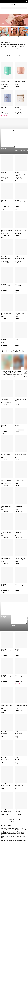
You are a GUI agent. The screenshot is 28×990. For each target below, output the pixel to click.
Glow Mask (17, 811)
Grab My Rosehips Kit (6, 480)
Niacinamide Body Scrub (20, 230)
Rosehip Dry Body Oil (6, 454)
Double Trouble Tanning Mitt (20, 400)
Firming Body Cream (19, 109)
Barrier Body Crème (19, 258)
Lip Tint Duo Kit (5, 759)
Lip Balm (17, 759)
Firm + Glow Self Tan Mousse (6, 314)
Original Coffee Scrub (20, 201)
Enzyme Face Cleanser (6, 811)
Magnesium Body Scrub (7, 109)
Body (1, 36)
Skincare (11, 36)
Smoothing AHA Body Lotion (20, 174)
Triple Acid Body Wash (6, 174)
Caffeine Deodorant (19, 532)
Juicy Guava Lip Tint (19, 650)
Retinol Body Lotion (6, 258)
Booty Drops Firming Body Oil (19, 314)
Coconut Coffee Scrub (20, 285)
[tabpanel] (14, 439)
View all (18, 819)
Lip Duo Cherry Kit (5, 733)
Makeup (13, 51)
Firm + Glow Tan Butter (20, 81)
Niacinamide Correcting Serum (7, 427)
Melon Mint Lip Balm (19, 785)
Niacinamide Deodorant (20, 454)
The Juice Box (4, 399)
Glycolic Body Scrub (6, 81)
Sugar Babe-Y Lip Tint (6, 676)
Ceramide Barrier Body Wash (6, 706)
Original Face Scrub (19, 676)
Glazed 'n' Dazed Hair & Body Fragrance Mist (20, 559)
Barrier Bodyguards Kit (20, 480)
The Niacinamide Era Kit (20, 426)
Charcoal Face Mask (6, 785)
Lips (19, 36)
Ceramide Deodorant (6, 558)
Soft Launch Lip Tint (19, 585)
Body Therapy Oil (19, 506)
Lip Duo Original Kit (19, 733)
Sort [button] (20, 55)
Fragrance (7, 51)
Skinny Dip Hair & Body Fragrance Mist (6, 533)
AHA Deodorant (18, 341)
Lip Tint (3, 585)
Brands (6, 12)
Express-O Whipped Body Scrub (7, 341)
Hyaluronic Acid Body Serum (6, 231)
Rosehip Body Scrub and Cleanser (7, 202)
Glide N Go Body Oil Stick (21, 705)
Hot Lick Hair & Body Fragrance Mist (6, 651)
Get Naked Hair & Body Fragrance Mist (7, 507)
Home (2, 12)
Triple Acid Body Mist (6, 285)
